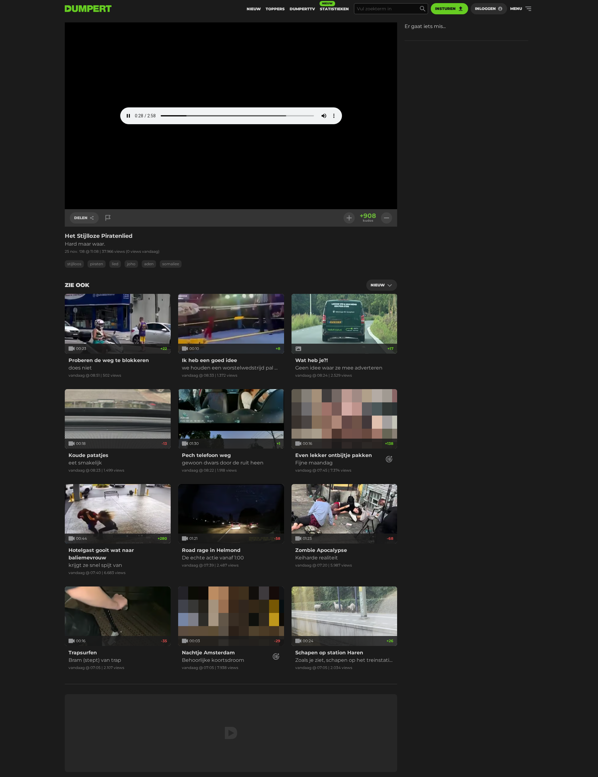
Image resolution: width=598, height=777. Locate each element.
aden (149, 263)
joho (131, 263)
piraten (96, 263)
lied (115, 263)
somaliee (170, 263)
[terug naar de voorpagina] (88, 8)
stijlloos (74, 263)
